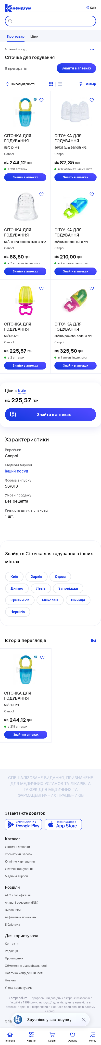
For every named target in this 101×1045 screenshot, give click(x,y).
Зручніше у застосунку (49, 1019)
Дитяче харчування (19, 869)
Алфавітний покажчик (21, 917)
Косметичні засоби (18, 854)
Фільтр (91, 84)
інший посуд (16, 471)
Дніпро (17, 588)
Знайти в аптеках (76, 68)
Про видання (14, 958)
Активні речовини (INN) (21, 902)
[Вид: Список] (60, 84)
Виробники (13, 910)
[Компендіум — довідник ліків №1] (18, 8)
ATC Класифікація (18, 895)
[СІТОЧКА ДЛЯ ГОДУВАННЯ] (25, 112)
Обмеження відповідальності (26, 965)
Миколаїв (50, 600)
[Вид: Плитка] (51, 84)
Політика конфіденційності (24, 973)
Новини (10, 980)
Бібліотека (12, 924)
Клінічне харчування (20, 861)
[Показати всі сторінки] (92, 49)
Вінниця (78, 600)
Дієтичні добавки (17, 847)
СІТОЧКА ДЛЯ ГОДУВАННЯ (17, 138)
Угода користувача (19, 987)
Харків (36, 576)
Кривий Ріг (20, 600)
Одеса (60, 576)
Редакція (11, 951)
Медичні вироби (16, 876)
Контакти (11, 943)
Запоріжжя (68, 588)
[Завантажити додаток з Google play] (23, 824)
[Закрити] (84, 1019)
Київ (14, 576)
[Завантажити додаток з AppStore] (63, 824)
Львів (41, 588)
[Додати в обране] (41, 100)
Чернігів (18, 612)
